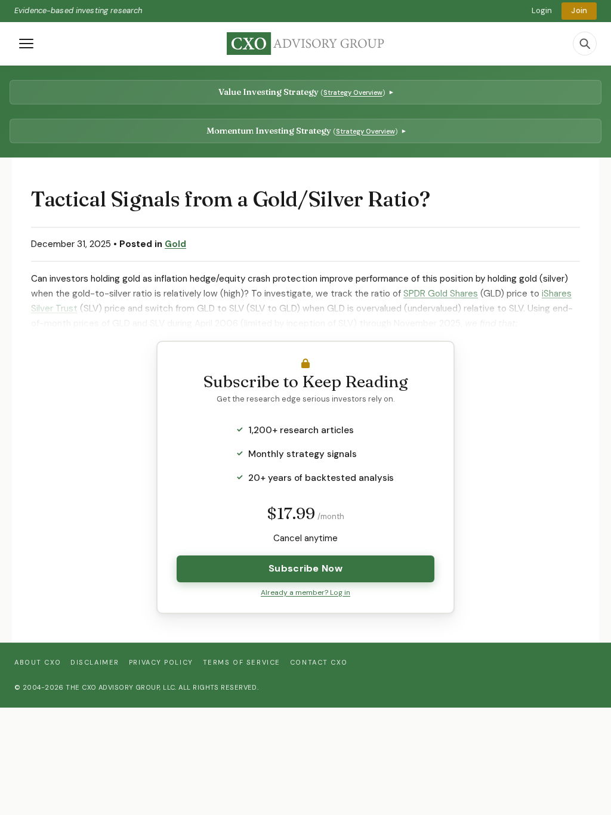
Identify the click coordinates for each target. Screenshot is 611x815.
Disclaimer (94, 662)
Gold (175, 244)
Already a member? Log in (305, 592)
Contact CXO (318, 662)
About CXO (37, 662)
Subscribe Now (305, 568)
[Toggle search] (585, 43)
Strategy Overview (352, 92)
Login (542, 10)
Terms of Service (241, 662)
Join (579, 10)
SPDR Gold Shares (440, 294)
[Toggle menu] (26, 43)
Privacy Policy (161, 662)
